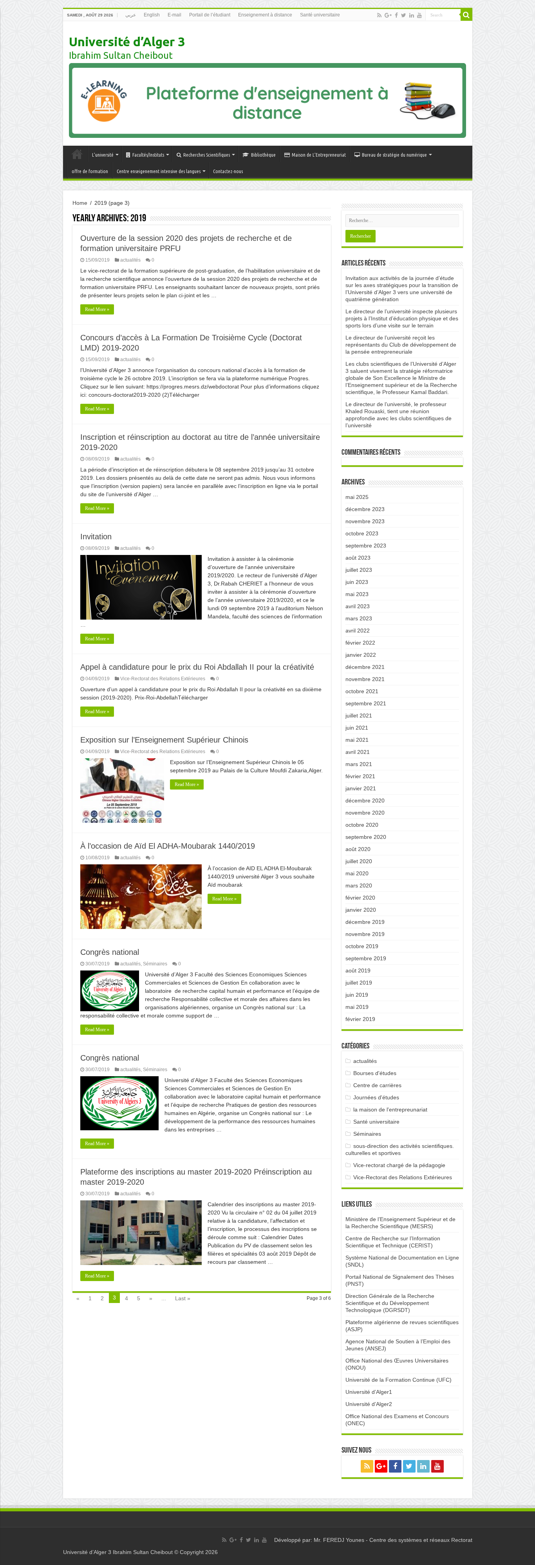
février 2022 (360, 643)
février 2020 (360, 898)
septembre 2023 (365, 545)
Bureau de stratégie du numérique (394, 154)
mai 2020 (357, 873)
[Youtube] (419, 15)
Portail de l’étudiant (209, 15)
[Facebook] (396, 15)
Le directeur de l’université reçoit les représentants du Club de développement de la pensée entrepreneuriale (400, 344)
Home (79, 203)
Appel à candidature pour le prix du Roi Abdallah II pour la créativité (197, 667)
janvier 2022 (360, 655)
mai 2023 (357, 594)
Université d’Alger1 (368, 1392)
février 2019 (360, 1019)
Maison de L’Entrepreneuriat (319, 154)
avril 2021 (357, 752)
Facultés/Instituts (148, 154)
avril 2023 (357, 606)
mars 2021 (358, 764)
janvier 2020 (360, 910)
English (152, 15)
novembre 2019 (365, 934)
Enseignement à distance (265, 15)
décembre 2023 (365, 509)
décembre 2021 (365, 667)
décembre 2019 (365, 922)
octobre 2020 (361, 825)
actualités (130, 260)
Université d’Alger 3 (127, 41)
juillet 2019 (358, 982)
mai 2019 (357, 1007)
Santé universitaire (320, 15)
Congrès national (109, 952)
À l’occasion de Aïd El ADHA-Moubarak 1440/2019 (167, 846)
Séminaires (155, 964)
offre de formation (90, 171)
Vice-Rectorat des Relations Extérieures (162, 678)
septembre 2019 (365, 958)
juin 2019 (356, 995)
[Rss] (379, 15)
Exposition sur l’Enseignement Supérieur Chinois (164, 740)
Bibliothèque (263, 154)
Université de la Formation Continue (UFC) (398, 1380)
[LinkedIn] (411, 15)
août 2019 (358, 970)
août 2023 (358, 558)
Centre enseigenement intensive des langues (159, 171)
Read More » (97, 309)
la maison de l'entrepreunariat (390, 1109)
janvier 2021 (360, 788)
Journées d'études (376, 1097)
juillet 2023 (358, 570)
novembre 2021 (365, 679)
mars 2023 (358, 618)
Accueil (77, 154)
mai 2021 (357, 740)
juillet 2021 (358, 715)
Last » (182, 1298)
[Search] (466, 15)
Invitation (96, 536)
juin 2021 (356, 728)
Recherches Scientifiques (206, 154)
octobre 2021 (361, 691)
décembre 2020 (365, 800)
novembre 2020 (365, 813)
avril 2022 (357, 630)
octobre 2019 (361, 946)
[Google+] (388, 15)
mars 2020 (358, 885)
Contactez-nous (228, 171)
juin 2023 (356, 582)
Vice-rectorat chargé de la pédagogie (399, 1165)
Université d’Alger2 (368, 1404)
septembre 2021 (365, 703)
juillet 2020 (358, 861)
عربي (130, 15)
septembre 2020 (365, 837)
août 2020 (358, 849)
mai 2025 (357, 497)
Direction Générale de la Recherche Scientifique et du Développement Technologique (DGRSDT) (389, 1303)
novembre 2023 (365, 521)
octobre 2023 (361, 533)
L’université (103, 154)
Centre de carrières (377, 1085)
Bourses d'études (374, 1073)
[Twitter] (403, 15)
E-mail (174, 15)
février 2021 (360, 776)
